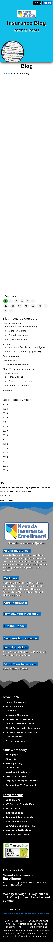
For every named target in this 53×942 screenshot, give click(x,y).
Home (7, 73)
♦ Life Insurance (13, 736)
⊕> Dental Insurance (16, 335)
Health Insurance (12, 323)
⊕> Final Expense (15, 377)
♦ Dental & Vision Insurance (20, 732)
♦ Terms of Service (14, 776)
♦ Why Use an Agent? (16, 821)
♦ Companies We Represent (19, 785)
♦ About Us (9, 759)
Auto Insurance (11, 356)
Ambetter (31, 564)
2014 (5, 452)
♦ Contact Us (11, 767)
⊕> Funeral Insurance (17, 385)
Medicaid (8, 390)
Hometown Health (13, 564)
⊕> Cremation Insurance (18, 381)
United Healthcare (13, 586)
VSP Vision (37, 652)
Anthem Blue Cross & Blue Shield (23, 583)
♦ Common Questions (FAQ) (20, 826)
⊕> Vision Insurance (16, 339)
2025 (5, 404)
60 (40, 306)
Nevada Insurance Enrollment (18, 876)
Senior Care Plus (13, 592)
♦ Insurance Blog (13, 813)
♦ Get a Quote (11, 808)
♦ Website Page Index (16, 834)
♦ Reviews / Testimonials (18, 817)
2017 (5, 439)
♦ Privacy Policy (13, 763)
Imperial (28, 567)
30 (19, 306)
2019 (5, 431)
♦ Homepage (10, 754)
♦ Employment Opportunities (20, 781)
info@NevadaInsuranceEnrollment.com (26, 914)
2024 (5, 409)
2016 (5, 444)
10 (6, 306)
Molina (17, 567)
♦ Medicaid (9, 710)
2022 (5, 417)
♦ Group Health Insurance (18, 723)
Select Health (35, 586)
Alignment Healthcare (16, 589)
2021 (5, 422)
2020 (5, 426)
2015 (5, 448)
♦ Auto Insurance (13, 706)
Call (36, 3)
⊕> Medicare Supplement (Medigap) (25, 347)
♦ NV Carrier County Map (18, 804)
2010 (5, 470)
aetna (28, 592)
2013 (5, 457)
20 (13, 306)
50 (33, 306)
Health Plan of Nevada (23, 561)
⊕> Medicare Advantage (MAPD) (23, 351)
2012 (5, 461)
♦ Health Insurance (14, 702)
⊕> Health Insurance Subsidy (21, 326)
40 (26, 306)
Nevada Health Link (14, 555)
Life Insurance (11, 373)
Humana (36, 589)
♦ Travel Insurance (14, 741)
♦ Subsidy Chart (13, 800)
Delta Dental (10, 652)
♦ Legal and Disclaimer (17, 772)
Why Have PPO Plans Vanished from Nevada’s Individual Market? (25, 274)
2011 (5, 466)
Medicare (8, 344)
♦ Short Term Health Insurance (21, 728)
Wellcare (8, 595)
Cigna (37, 592)
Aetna (42, 561)
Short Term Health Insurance (19, 369)
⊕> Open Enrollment (16, 331)
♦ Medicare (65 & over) (16, 715)
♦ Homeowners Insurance (18, 719)
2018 (5, 435)
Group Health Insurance (16, 365)
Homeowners (10, 360)
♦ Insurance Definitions (17, 830)
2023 (5, 413)
